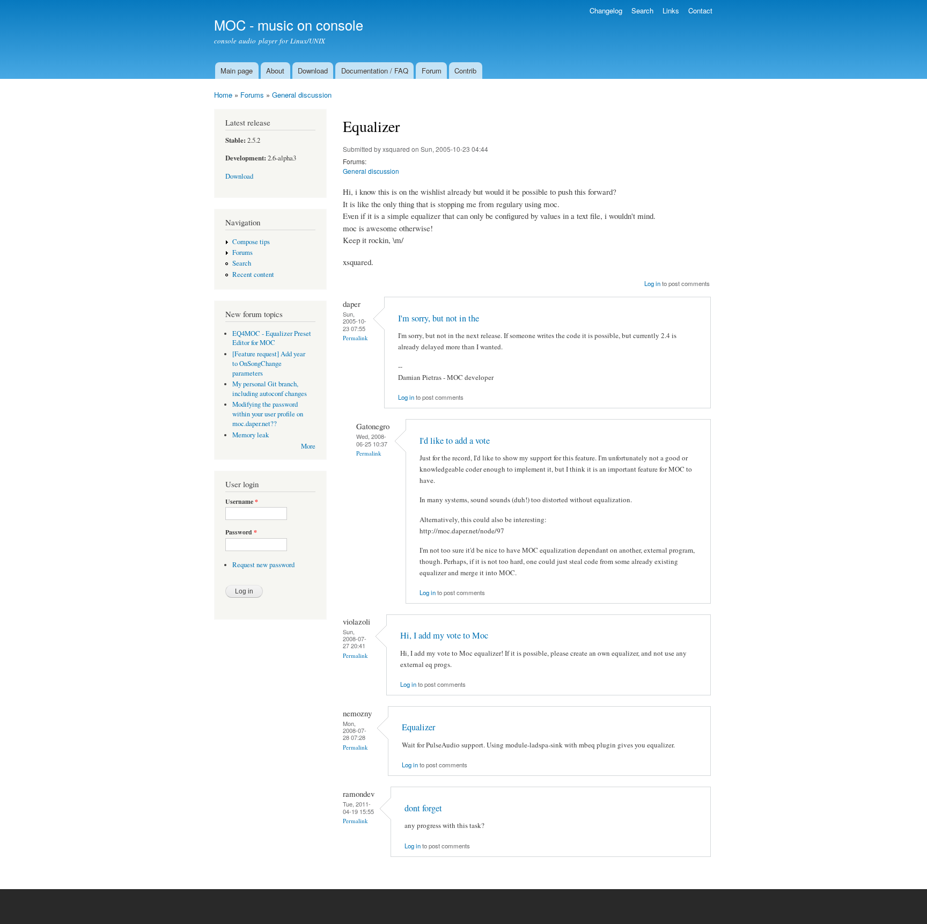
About (275, 70)
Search (642, 10)
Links (671, 10)
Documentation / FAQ (374, 70)
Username (241, 501)
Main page (236, 70)
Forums (252, 95)
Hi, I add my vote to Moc (444, 635)
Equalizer (418, 727)
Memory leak (250, 434)
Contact (700, 10)
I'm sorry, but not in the (438, 318)
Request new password (263, 564)
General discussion (302, 95)
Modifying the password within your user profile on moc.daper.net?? (267, 414)
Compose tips (251, 241)
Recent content (253, 274)
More (308, 446)
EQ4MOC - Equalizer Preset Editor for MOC (271, 338)
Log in (652, 283)
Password (241, 532)
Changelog (606, 10)
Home (223, 95)
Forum (432, 70)
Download (313, 70)
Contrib (465, 70)
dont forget (423, 808)
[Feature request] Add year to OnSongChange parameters (268, 363)
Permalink (355, 338)
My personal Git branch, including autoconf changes (269, 388)
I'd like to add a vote (455, 440)
